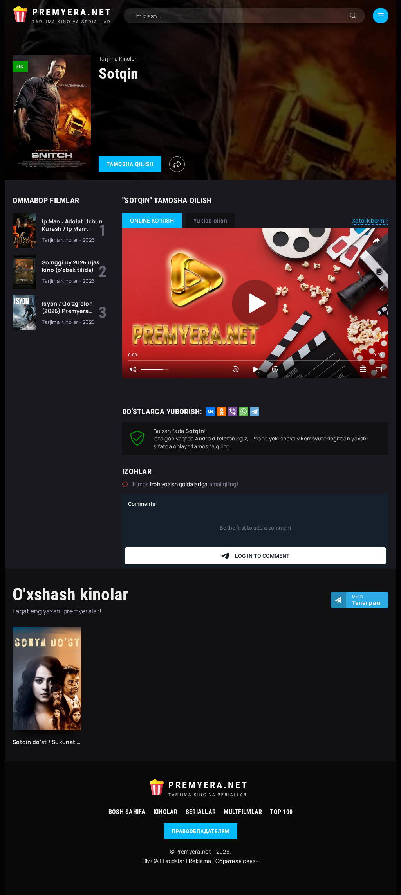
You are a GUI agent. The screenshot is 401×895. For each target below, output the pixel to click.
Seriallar (201, 812)
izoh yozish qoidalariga (179, 484)
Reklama (200, 860)
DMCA (151, 860)
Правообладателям (200, 831)
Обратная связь (236, 860)
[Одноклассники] (221, 411)
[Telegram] (254, 411)
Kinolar (166, 812)
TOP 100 (281, 812)
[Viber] (232, 411)
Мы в (366, 600)
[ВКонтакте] (210, 411)
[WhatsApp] (243, 411)
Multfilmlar (243, 812)
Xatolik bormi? (370, 220)
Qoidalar (173, 860)
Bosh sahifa (127, 812)
